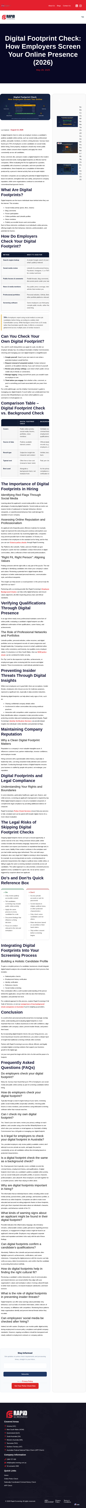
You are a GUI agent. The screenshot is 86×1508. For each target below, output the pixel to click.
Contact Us (67, 6)
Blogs (59, 6)
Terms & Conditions (67, 1501)
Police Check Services (22, 811)
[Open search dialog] (59, 101)
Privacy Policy (27, 1381)
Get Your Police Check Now (25, 1386)
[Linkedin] (76, 5)
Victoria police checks (18, 542)
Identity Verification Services (20, 721)
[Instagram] (80, 5)
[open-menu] (82, 17)
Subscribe (25, 1374)
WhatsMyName (15, 395)
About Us (51, 6)
